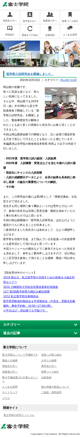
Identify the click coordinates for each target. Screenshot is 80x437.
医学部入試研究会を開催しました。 (30, 74)
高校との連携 (9, 360)
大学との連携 (49, 360)
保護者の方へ (9, 371)
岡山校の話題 (68, 80)
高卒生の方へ (49, 366)
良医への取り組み (51, 354)
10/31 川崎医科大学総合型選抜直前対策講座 (30, 287)
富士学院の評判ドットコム (19, 415)
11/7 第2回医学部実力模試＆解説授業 (26, 291)
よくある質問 (9, 386)
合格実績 (46, 377)
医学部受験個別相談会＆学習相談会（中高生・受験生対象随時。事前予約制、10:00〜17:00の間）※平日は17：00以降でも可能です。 (39, 306)
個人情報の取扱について (55, 386)
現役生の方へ (9, 366)
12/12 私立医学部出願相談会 (21, 296)
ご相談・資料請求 (51, 392)
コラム (6, 398)
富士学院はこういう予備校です (20, 354)
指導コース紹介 (50, 371)
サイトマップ (9, 392)
